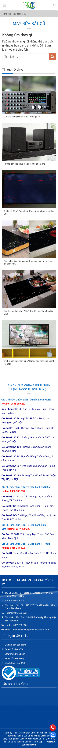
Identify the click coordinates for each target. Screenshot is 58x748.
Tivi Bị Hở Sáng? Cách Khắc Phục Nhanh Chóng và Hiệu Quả (29, 212)
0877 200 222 (23, 528)
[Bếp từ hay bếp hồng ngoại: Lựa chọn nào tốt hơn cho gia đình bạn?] (29, 239)
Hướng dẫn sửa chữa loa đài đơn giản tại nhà (24, 164)
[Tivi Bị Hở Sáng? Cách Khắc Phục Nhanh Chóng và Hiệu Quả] (29, 189)
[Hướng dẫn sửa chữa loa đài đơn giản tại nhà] (29, 142)
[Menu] (4, 5)
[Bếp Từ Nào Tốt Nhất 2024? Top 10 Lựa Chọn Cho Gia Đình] (29, 289)
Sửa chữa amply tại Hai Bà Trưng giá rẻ (22, 116)
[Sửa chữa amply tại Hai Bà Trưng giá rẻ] (29, 95)
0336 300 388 (17, 491)
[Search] (54, 5)
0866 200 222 (18, 403)
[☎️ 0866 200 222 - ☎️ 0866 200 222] (29, 5)
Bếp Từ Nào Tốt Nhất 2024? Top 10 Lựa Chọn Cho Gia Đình (28, 312)
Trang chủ (6, 14)
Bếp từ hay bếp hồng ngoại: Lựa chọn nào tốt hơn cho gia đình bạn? (28, 262)
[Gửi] (52, 56)
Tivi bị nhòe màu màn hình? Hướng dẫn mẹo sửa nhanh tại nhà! (29, 362)
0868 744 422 (17, 547)
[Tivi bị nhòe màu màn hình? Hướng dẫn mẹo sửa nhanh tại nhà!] (29, 339)
